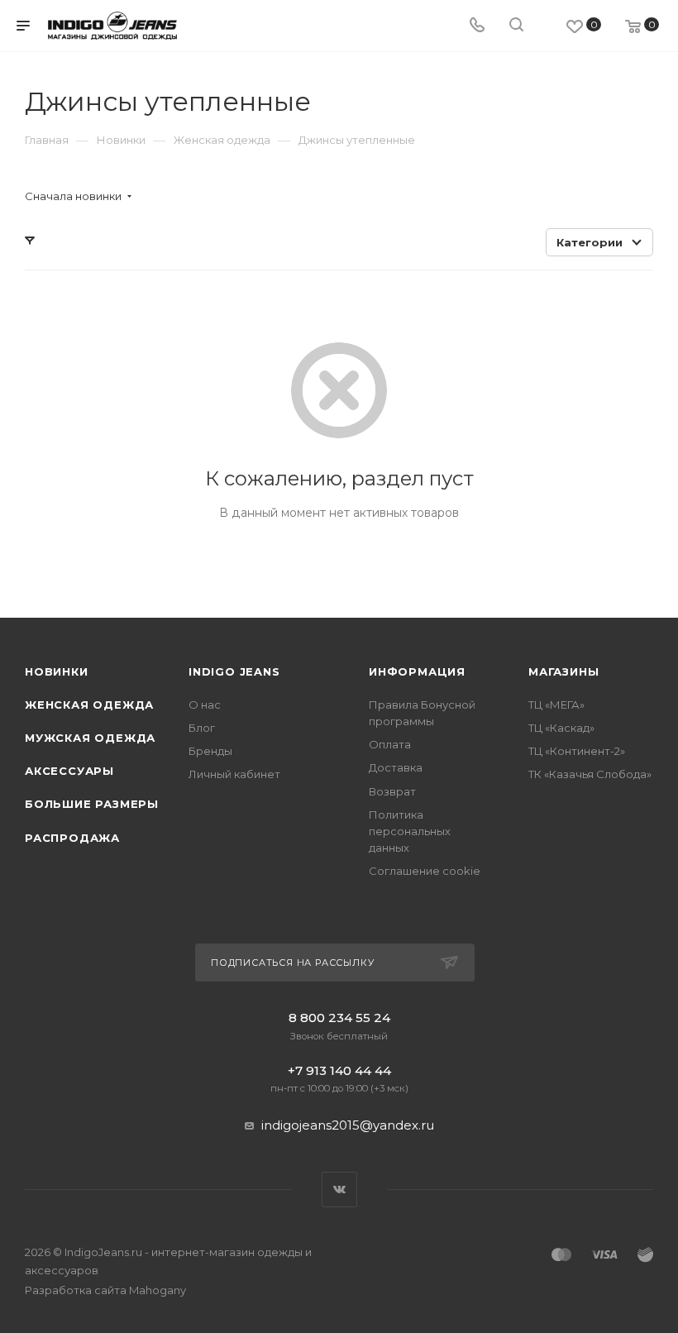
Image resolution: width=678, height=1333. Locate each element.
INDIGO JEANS (234, 671)
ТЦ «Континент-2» (576, 750)
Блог (202, 727)
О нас (205, 704)
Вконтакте (339, 1189)
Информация (417, 671)
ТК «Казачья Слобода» (590, 774)
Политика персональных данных (410, 831)
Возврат (392, 791)
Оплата (390, 744)
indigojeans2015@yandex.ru (347, 1125)
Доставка (396, 767)
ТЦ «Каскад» (561, 727)
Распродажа (72, 837)
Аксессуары (69, 770)
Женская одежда (89, 704)
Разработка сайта (105, 1290)
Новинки (56, 671)
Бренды (210, 750)
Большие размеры (92, 803)
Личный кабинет (234, 774)
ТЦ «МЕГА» (556, 704)
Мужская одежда (90, 737)
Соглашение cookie (424, 870)
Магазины (563, 671)
